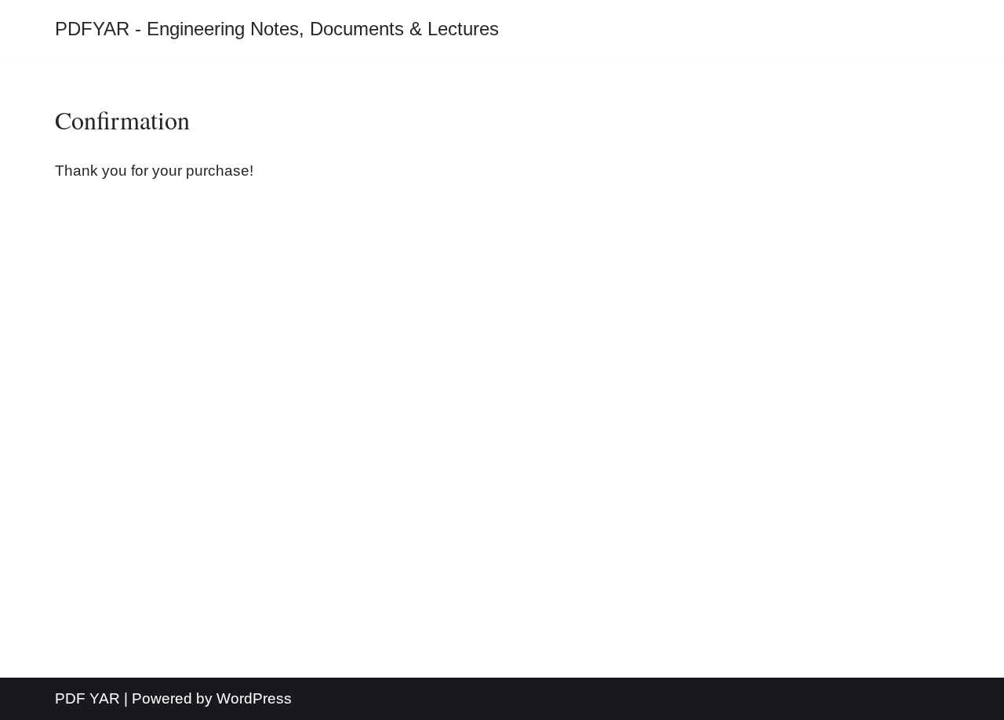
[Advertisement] (502, 429)
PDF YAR (87, 698)
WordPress (254, 698)
